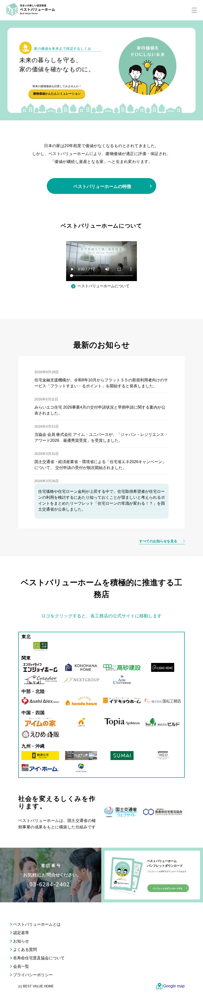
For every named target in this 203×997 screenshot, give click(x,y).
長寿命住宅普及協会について (39, 958)
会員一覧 (21, 966)
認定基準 (21, 933)
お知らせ (21, 941)
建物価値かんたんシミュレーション (57, 93)
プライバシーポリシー (33, 975)
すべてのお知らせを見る (158, 541)
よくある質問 (25, 949)
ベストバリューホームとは (37, 924)
